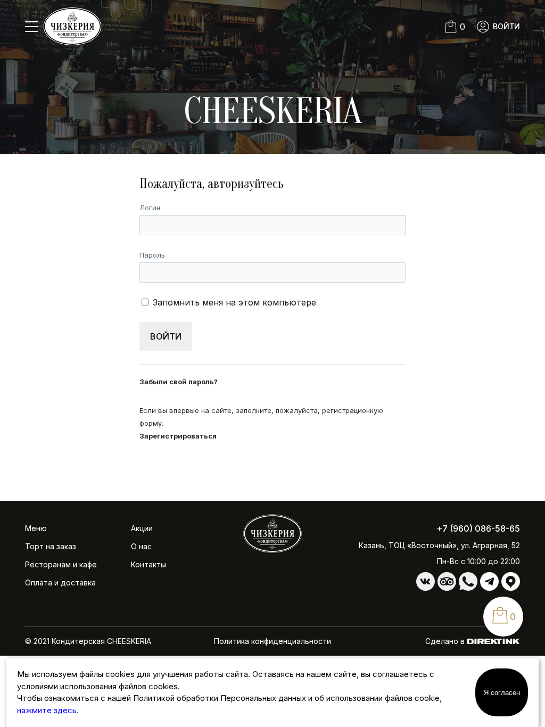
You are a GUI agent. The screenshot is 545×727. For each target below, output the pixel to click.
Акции (142, 528)
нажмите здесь (47, 710)
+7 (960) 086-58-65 (478, 528)
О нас (141, 546)
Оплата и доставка (60, 582)
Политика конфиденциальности (272, 641)
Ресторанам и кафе (61, 564)
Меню (36, 528)
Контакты (148, 564)
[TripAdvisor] (446, 587)
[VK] (425, 587)
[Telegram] (489, 587)
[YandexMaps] (510, 587)
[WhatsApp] (468, 587)
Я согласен (502, 693)
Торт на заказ (50, 546)
